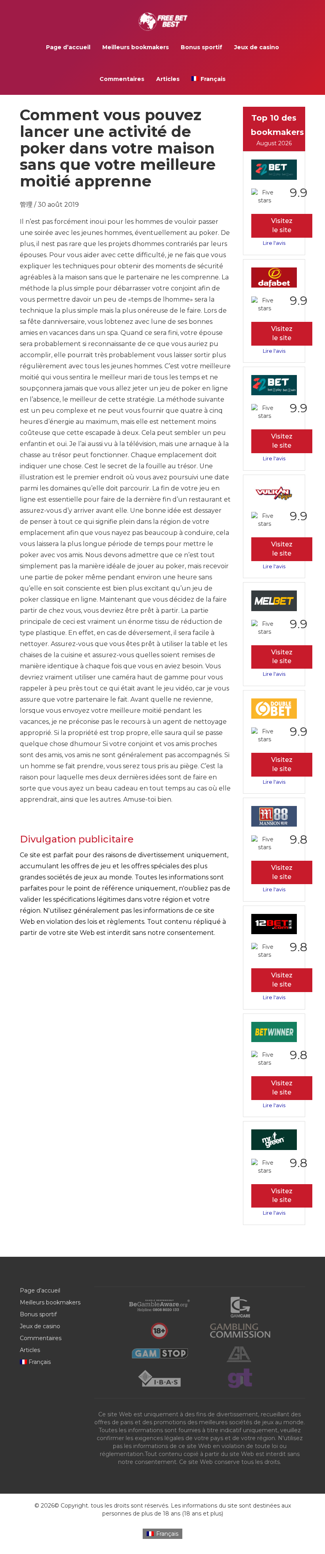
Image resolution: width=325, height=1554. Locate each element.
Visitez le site (281, 225)
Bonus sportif (201, 47)
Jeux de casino (256, 47)
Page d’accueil (68, 47)
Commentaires (121, 79)
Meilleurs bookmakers (135, 47)
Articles (168, 79)
